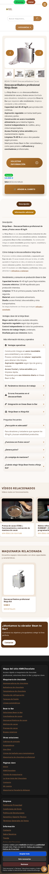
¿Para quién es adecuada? (16, 425)
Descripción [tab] (24, 204)
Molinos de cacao (10, 724)
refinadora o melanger (19, 271)
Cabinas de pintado (11, 741)
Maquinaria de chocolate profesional (19, 757)
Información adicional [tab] (24, 212)
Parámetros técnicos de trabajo (22, 386)
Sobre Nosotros (9, 834)
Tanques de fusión (11, 699)
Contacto (7, 782)
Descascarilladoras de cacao (15, 720)
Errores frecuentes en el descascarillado (18, 395)
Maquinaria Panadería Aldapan (16, 790)
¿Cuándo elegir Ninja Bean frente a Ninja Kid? (23, 466)
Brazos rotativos (10, 732)
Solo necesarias (24, 859)
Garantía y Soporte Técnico (14, 817)
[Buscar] (38, 18)
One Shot (7, 749)
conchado (6, 309)
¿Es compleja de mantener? (17, 457)
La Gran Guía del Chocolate (15, 778)
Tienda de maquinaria (12, 774)
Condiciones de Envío (12, 809)
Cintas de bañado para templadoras (18, 753)
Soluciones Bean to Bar (13, 712)
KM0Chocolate (9, 770)
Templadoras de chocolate (14, 691)
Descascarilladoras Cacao (28, 81)
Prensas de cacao (10, 728)
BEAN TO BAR (11, 81)
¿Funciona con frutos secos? (17, 442)
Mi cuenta (7, 786)
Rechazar (24, 864)
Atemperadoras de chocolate (15, 683)
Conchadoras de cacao (12, 716)
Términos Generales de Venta (16, 821)
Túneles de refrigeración (13, 695)
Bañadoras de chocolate (13, 687)
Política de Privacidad (12, 805)
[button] (44, 4)
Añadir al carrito (26, 189)
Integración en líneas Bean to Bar (22, 404)
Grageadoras (8, 745)
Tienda (6, 838)
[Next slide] (39, 53)
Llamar (31, 2)
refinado (38, 307)
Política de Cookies (34, 847)
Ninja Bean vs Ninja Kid (18, 411)
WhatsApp (19, 2)
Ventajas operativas (16, 345)
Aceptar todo (24, 854)
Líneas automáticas (11, 703)
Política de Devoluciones (13, 813)
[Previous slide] (10, 53)
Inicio (5, 766)
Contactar (9, 642)
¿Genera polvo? (11, 449)
